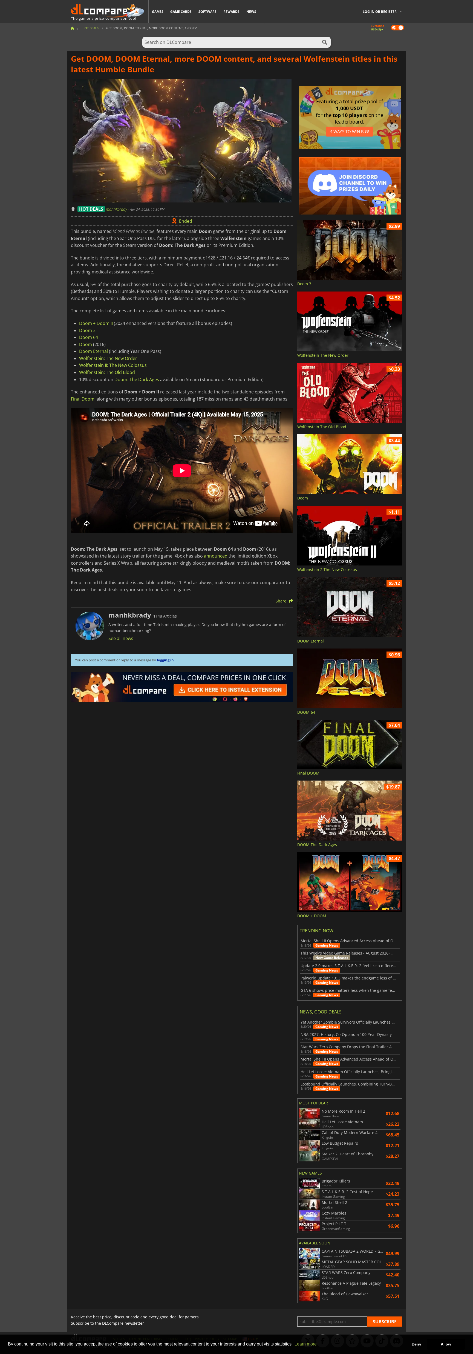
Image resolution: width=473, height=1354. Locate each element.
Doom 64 (88, 337)
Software (207, 11)
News (251, 11)
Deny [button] (416, 1344)
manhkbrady (117, 209)
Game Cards (181, 11)
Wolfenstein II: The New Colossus (113, 365)
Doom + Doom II (96, 323)
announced (215, 556)
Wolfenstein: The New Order (108, 358)
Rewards (231, 11)
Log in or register (380, 11)
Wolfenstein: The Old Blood (107, 372)
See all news (120, 638)
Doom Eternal (93, 351)
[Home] (72, 28)
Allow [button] (446, 1344)
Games (157, 11)
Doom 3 (87, 330)
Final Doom (82, 399)
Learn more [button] (306, 1344)
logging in (165, 660)
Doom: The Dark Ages (136, 379)
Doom (85, 344)
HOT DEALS (91, 209)
